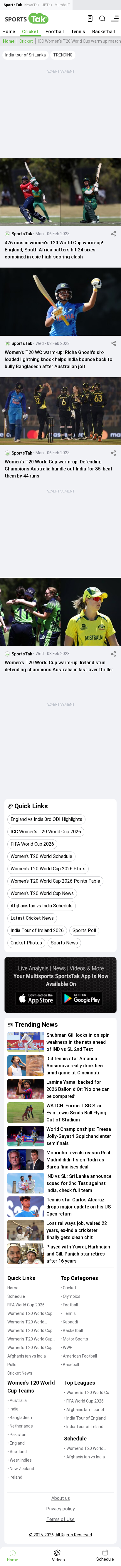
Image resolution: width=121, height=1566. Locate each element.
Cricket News (19, 1373)
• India (13, 1409)
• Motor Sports (74, 1339)
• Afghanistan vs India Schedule (84, 1457)
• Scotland (17, 1451)
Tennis (78, 31)
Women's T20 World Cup (30, 1313)
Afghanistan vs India (26, 1356)
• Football (69, 1305)
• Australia (17, 1400)
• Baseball (69, 1364)
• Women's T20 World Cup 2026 (88, 1393)
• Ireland (14, 1477)
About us (60, 1498)
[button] (25, 55)
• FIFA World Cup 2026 (84, 1401)
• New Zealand (20, 1468)
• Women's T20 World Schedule (83, 1449)
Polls (11, 1364)
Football (55, 31)
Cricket (30, 31)
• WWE (66, 1347)
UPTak (47, 5)
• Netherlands (20, 1426)
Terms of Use (60, 1519)
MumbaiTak (64, 5)
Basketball (103, 31)
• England (16, 1443)
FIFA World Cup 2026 (26, 1305)
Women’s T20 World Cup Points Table (30, 1339)
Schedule (16, 1296)
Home (8, 31)
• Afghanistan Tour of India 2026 (84, 1410)
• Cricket (68, 1287)
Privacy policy (60, 1509)
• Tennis (68, 1313)
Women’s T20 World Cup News (30, 1348)
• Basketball (71, 1330)
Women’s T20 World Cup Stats (30, 1331)
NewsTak (31, 5)
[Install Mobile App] (90, 18)
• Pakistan (16, 1434)
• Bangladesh (19, 1417)
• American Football (78, 1356)
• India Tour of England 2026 (85, 1418)
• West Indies (19, 1460)
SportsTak (13, 5)
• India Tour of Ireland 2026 (83, 1427)
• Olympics (70, 1296)
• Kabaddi (69, 1322)
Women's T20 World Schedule (25, 1322)
